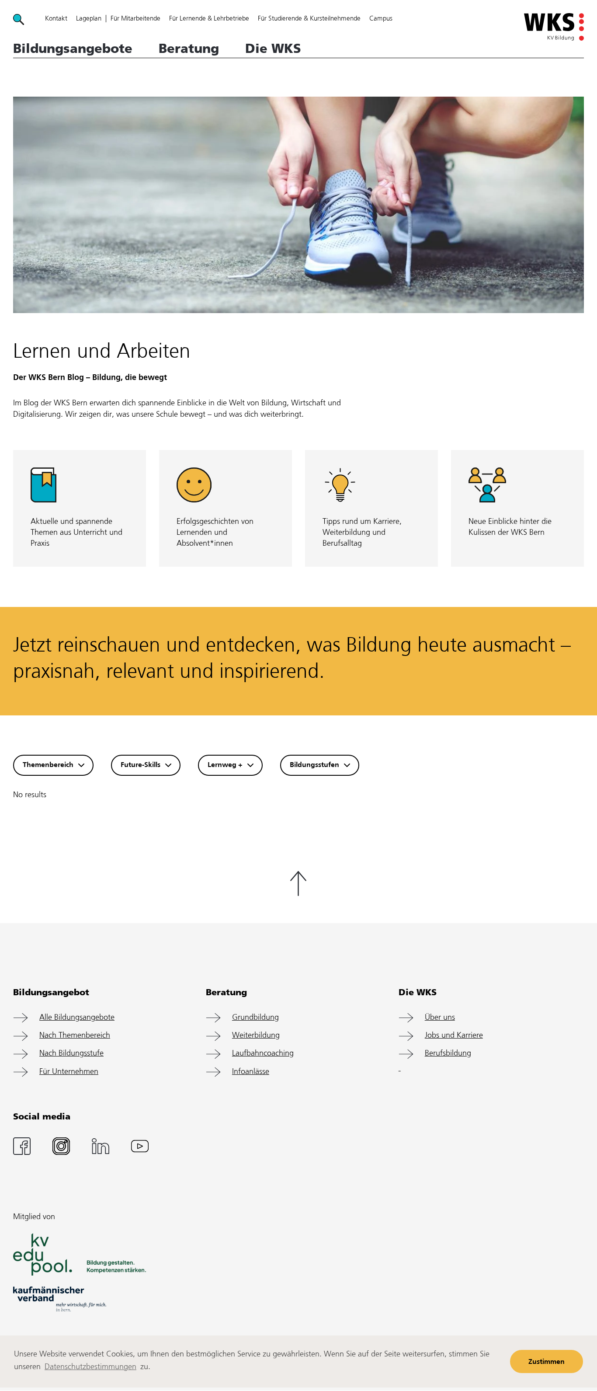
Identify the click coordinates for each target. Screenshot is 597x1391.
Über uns (440, 1017)
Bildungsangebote (72, 48)
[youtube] (140, 1146)
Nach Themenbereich (74, 1035)
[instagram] (61, 1146)
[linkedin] (100, 1146)
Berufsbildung (448, 1053)
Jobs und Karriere (454, 1035)
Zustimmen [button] (546, 1362)
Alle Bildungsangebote (77, 1017)
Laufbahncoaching (263, 1053)
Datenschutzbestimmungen (90, 1367)
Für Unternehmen (68, 1072)
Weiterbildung (256, 1035)
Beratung (189, 48)
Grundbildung (255, 1017)
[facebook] (22, 1146)
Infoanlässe (250, 1072)
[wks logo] (554, 27)
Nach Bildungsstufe (71, 1053)
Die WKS (273, 48)
